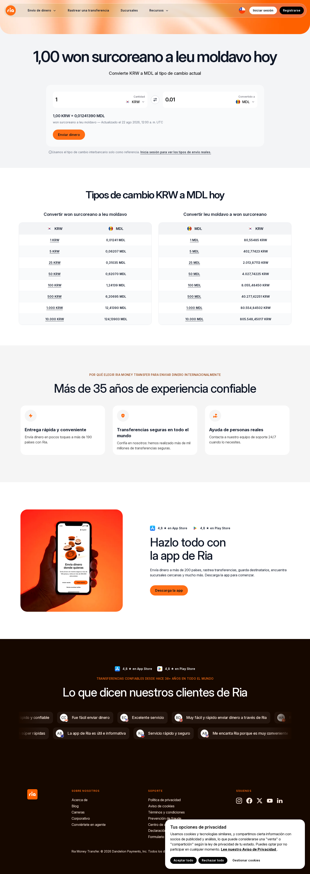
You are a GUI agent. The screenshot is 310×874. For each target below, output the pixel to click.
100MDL (194, 285)
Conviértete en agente (89, 824)
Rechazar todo (213, 860)
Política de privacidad (164, 800)
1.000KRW (54, 308)
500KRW (55, 296)
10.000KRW (54, 319)
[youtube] (270, 801)
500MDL (194, 296)
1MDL (194, 240)
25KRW (55, 262)
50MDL (194, 274)
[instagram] (239, 801)
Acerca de (80, 800)
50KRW (55, 274)
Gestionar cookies (246, 860)
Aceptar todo (183, 860)
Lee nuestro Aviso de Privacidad (249, 849)
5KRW (54, 251)
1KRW (54, 240)
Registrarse (291, 10)
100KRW (54, 285)
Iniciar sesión (263, 10)
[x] (259, 801)
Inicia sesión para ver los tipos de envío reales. (175, 152)
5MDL (194, 251)
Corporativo (81, 818)
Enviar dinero (69, 135)
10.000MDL (194, 319)
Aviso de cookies (161, 806)
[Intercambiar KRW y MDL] (155, 99)
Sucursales (129, 10)
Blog (75, 806)
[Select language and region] (242, 10)
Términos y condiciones (166, 812)
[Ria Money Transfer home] (11, 10)
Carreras (78, 812)
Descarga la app (169, 590)
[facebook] (249, 801)
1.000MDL (194, 308)
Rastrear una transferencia (88, 10)
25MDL (194, 262)
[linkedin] (280, 801)
